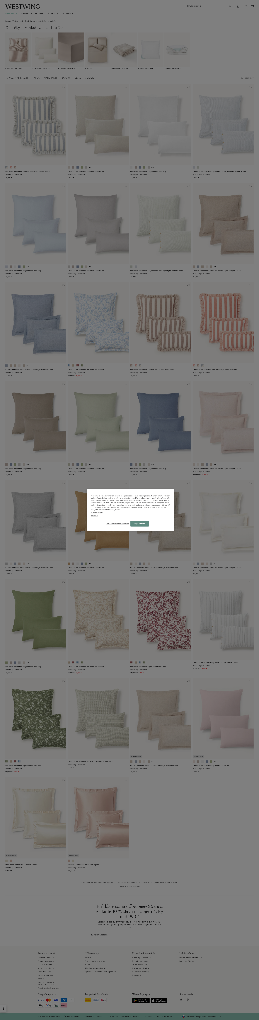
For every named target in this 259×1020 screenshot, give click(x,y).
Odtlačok (94, 516)
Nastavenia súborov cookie (117, 523)
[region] (130, 510)
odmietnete (162, 507)
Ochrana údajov (97, 512)
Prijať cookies (139, 524)
